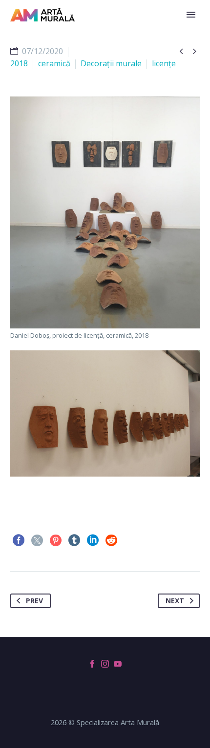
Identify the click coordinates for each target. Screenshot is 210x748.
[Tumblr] (74, 540)
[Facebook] (18, 540)
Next (175, 600)
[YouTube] (118, 664)
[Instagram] (105, 664)
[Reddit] (111, 540)
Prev (34, 600)
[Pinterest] (56, 540)
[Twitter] (37, 540)
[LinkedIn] (93, 540)
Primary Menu (191, 14)
